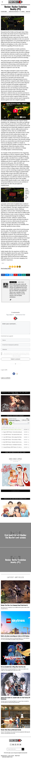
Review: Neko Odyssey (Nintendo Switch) (11, 730)
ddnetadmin (4, 11)
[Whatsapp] (24, 275)
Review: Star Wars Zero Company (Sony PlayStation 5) (14, 605)
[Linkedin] (20, 275)
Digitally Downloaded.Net (22, 752)
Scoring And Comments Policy (7, 757)
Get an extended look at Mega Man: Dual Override (13, 667)
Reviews (23, 11)
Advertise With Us (4, 755)
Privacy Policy (17, 755)
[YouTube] (13, 745)
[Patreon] (18, 745)
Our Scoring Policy (6, 268)
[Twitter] (11, 275)
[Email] (28, 275)
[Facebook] (3, 275)
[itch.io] (15, 745)
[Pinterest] (15, 275)
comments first (20, 315)
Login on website (5, 377)
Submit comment (15, 359)
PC (20, 11)
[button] (23, 749)
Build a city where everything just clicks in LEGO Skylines (15, 636)
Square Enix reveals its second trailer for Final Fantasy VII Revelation (15, 698)
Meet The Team (11, 755)
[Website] (11, 300)
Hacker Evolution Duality (14, 11)
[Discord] (20, 745)
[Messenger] (7, 275)
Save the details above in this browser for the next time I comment (16, 353)
